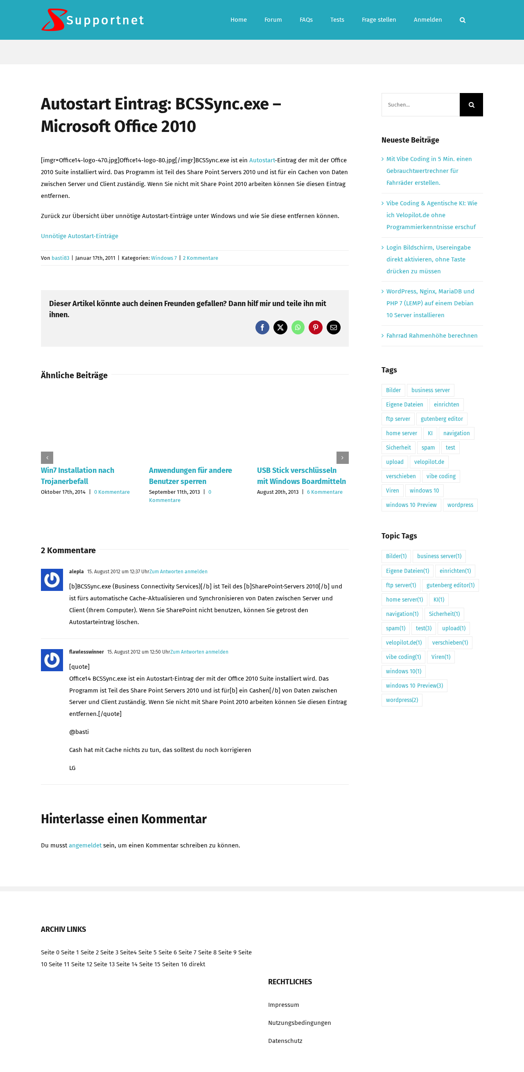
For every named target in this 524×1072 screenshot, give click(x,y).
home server (401, 433)
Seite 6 (167, 952)
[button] (462, 20)
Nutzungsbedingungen (299, 1023)
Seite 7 (187, 952)
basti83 (60, 258)
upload (395, 462)
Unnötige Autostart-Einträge (79, 236)
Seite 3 (109, 952)
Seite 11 (59, 964)
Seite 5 (147, 952)
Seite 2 (90, 952)
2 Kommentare (200, 258)
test (450, 447)
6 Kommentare (325, 492)
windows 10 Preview (411, 505)
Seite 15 (149, 964)
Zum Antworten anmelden (178, 572)
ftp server (398, 419)
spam (428, 447)
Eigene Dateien (404, 404)
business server (430, 390)
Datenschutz (285, 1041)
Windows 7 (164, 258)
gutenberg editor (442, 419)
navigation (456, 433)
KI (430, 433)
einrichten (446, 404)
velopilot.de (429, 462)
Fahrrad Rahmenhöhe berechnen (432, 335)
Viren (392, 490)
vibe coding (441, 476)
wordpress (460, 505)
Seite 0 (50, 952)
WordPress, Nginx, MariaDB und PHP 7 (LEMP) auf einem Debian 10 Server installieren (430, 303)
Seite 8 (207, 952)
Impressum (283, 1004)
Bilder (393, 390)
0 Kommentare (112, 492)
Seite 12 (81, 964)
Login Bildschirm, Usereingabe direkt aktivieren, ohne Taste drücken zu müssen (428, 259)
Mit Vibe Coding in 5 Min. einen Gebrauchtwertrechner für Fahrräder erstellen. (429, 170)
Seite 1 (70, 952)
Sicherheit (398, 447)
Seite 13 (104, 964)
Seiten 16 (174, 964)
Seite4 (128, 952)
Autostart (262, 160)
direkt (197, 964)
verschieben (401, 476)
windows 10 (424, 490)
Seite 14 (127, 964)
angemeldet (85, 845)
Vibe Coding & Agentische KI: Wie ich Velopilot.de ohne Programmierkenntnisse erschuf (431, 215)
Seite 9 (227, 952)
